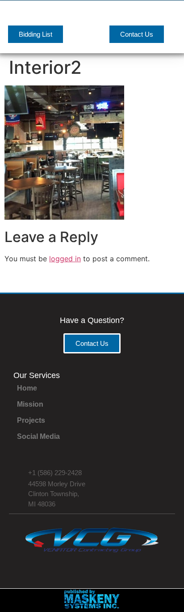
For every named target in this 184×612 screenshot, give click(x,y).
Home (27, 388)
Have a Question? (92, 320)
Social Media (38, 436)
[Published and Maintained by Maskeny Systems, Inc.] (92, 605)
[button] (171, 16)
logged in (65, 258)
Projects (31, 420)
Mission (30, 404)
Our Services (36, 375)
